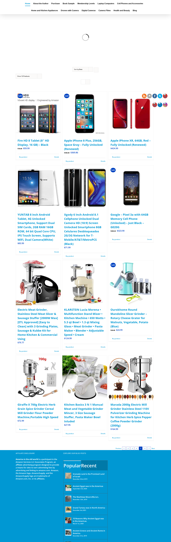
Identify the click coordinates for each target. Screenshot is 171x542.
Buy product (23, 157)
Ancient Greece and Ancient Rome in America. (89, 532)
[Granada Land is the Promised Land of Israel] (68, 476)
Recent (89, 465)
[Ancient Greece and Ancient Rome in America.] (68, 532)
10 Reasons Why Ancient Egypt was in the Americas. (88, 519)
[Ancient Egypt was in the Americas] (68, 488)
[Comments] (102, 465)
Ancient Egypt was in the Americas (88, 486)
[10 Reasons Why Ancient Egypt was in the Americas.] (68, 520)
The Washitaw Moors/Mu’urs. (86, 497)
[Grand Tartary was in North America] (68, 509)
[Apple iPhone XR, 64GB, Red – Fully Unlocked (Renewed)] (131, 113)
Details (56, 157)
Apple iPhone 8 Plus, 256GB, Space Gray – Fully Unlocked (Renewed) (83, 145)
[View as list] (88, 82)
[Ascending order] (96, 70)
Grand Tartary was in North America (89, 507)
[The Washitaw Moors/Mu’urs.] (68, 499)
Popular (72, 465)
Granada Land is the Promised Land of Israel (88, 475)
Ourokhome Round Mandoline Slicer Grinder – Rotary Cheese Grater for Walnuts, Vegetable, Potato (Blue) (129, 318)
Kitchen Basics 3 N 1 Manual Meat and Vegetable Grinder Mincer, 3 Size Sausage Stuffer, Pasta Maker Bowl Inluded (83, 413)
